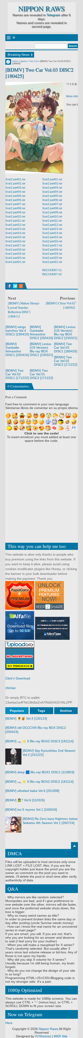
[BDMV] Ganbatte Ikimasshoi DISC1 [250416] (17, 349)
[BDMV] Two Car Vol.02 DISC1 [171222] (17, 374)
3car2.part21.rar (15, 262)
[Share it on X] (15, 286)
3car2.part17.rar (15, 245)
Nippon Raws (41, 8)
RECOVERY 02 (52, 274)
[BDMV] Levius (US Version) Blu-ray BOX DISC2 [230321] (65, 332)
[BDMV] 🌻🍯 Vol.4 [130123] (26, 718)
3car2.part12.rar (15, 224)
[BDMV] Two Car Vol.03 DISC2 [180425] (39, 73)
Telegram (53, 15)
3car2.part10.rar (15, 216)
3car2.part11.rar (15, 220)
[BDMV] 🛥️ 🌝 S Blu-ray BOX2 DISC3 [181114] (39, 741)
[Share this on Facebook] (9, 286)
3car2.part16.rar (15, 241)
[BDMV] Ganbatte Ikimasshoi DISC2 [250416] (41, 332)
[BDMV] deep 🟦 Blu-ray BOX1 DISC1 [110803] (39, 772)
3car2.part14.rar (15, 233)
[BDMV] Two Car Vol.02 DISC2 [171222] (65, 360)
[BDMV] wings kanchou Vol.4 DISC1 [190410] (17, 330)
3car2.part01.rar (15, 179)
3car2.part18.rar (15, 249)
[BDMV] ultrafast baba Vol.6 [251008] (32, 791)
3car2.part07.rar (15, 204)
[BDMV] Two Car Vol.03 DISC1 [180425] (65, 347)
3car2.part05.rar (15, 196)
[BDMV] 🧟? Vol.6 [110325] (25, 800)
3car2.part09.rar (15, 212)
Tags (41, 710)
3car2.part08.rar (15, 208)
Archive (66, 710)
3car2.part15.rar (15, 237)
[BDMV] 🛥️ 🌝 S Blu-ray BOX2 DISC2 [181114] (39, 781)
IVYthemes (43, 1036)
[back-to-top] (74, 845)
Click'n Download (17, 678)
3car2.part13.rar (15, 229)
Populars (17, 710)
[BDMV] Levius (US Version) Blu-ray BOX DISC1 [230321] (41, 349)
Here (8, 1023)
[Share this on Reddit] (21, 286)
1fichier (10, 688)
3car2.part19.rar (15, 253)
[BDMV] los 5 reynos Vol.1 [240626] (31, 809)
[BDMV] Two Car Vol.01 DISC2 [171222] (41, 374)
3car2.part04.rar (15, 191)
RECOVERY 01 (52, 270)
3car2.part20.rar (15, 257)
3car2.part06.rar (15, 200)
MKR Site (60, 1036)
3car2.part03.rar (15, 187)
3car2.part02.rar (15, 183)
